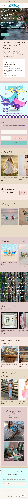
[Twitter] (17, 497)
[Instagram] (9, 497)
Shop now (5, 34)
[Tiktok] (14, 497)
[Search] (5, 5)
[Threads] (19, 497)
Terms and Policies (14, 493)
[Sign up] (24, 483)
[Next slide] (25, 168)
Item (2, 129)
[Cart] (26, 5)
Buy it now (14, 142)
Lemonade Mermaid (11, 490)
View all (25, 152)
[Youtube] (11, 497)
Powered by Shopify (20, 490)
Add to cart (19, 138)
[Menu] (1, 5)
